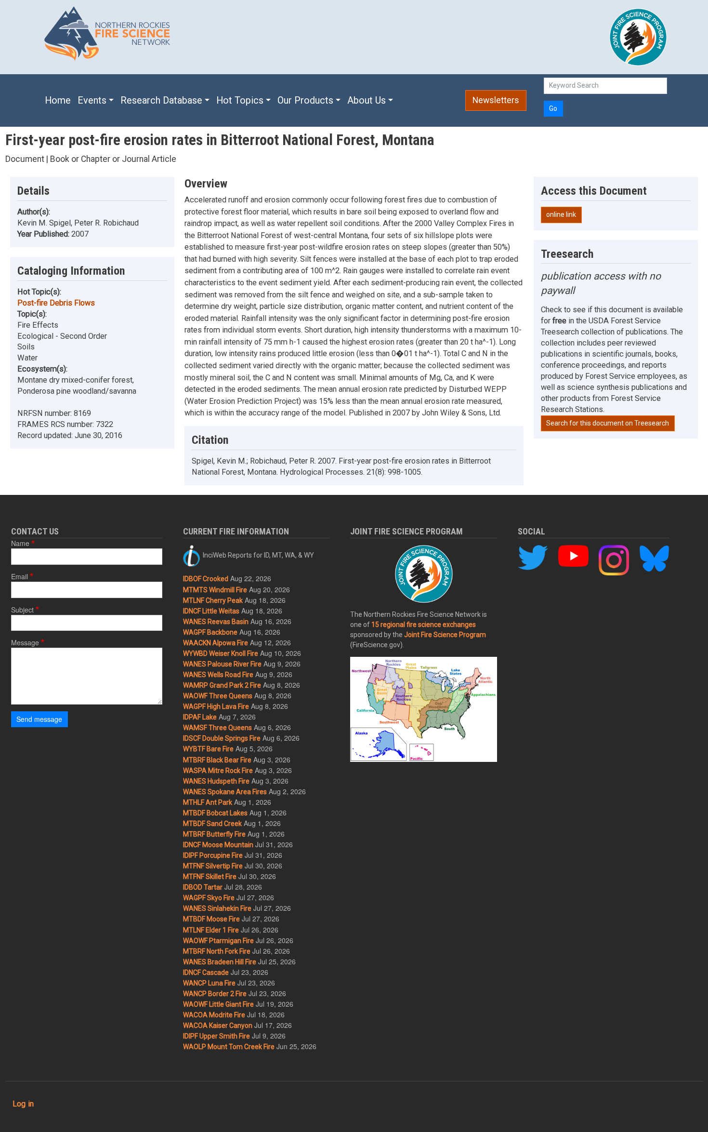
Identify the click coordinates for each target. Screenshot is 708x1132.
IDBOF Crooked (205, 579)
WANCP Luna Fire (209, 983)
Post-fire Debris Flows (56, 302)
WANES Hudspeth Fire (216, 781)
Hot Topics (239, 100)
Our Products (305, 100)
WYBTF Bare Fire (208, 749)
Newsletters (495, 100)
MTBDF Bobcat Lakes (215, 813)
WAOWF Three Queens (217, 696)
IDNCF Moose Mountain (218, 845)
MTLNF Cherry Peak (213, 600)
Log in (23, 1103)
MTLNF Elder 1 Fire (211, 930)
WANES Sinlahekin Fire (217, 908)
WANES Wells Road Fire (218, 675)
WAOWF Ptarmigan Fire (218, 941)
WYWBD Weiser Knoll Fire (220, 653)
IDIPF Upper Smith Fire (216, 1036)
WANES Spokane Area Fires (225, 792)
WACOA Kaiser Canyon (217, 1025)
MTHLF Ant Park (207, 802)
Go (553, 108)
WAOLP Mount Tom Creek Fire (229, 1047)
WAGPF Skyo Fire (209, 898)
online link (561, 214)
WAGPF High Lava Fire (216, 706)
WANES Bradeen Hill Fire (219, 962)
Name (20, 543)
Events (92, 100)
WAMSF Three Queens (217, 728)
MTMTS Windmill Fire (215, 590)
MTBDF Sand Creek (212, 823)
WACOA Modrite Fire (214, 1015)
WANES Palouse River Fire (222, 664)
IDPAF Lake (200, 717)
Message (25, 642)
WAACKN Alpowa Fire (215, 643)
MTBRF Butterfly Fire (214, 834)
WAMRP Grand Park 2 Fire (222, 685)
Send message (39, 719)
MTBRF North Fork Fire (216, 951)
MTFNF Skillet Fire (209, 876)
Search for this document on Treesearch (607, 423)
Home (58, 100)
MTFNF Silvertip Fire (213, 866)
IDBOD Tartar (203, 887)
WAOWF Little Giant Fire (218, 1004)
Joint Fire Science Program (445, 635)
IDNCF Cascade (206, 972)
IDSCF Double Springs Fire (222, 738)
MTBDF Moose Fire (211, 919)
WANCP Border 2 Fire (215, 994)
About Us (366, 100)
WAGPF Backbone (210, 632)
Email (19, 576)
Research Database (161, 100)
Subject (22, 609)
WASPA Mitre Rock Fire (218, 770)
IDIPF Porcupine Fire (213, 855)
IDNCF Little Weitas (211, 611)
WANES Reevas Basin (216, 622)
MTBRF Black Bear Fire (217, 760)
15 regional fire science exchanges (423, 624)
